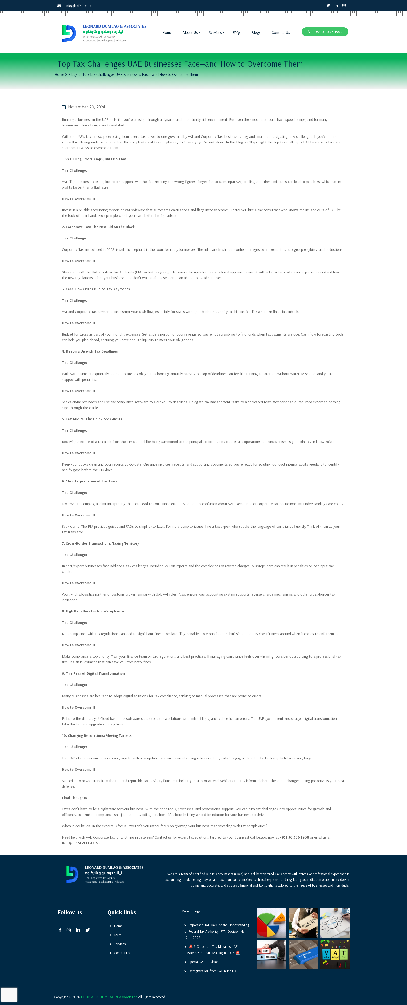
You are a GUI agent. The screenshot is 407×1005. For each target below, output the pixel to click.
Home (167, 32)
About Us (190, 32)
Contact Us (281, 32)
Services (215, 32)
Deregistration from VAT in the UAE (213, 971)
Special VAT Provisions (204, 962)
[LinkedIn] (79, 930)
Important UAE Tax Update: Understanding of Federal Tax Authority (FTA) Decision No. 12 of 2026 (216, 931)
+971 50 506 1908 (328, 31)
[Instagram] (344, 5)
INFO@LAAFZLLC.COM (80, 842)
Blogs (256, 32)
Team (117, 935)
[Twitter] (328, 5)
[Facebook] (321, 5)
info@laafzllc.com (78, 6)
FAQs (237, 32)
